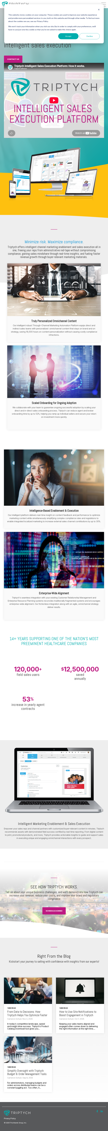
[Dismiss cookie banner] (99, 10)
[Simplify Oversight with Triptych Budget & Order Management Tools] (28, 1050)
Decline (90, 36)
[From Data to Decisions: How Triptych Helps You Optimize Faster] (28, 991)
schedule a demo (54, 911)
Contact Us (13, 59)
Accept (68, 36)
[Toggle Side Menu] (103, 4)
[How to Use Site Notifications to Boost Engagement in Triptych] (80, 991)
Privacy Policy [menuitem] (10, 1118)
